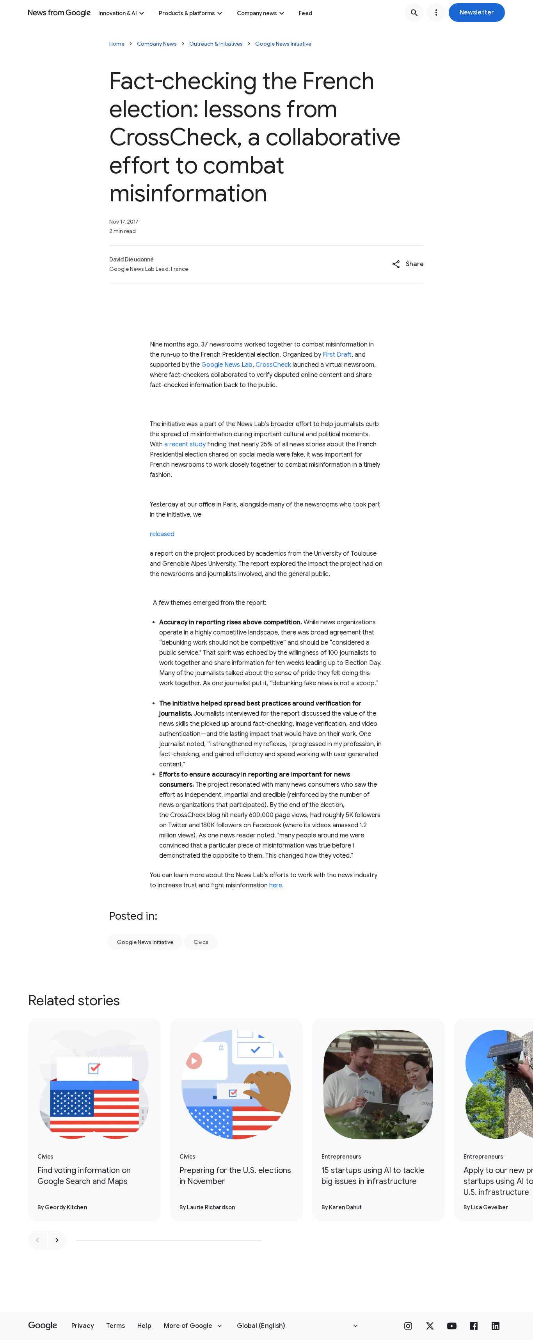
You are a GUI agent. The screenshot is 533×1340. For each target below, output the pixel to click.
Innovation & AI (117, 13)
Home (116, 43)
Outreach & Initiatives (216, 43)
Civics (201, 941)
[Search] (414, 12)
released (162, 534)
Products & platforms (187, 13)
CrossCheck (273, 365)
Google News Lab (226, 365)
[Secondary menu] (436, 12)
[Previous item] (37, 1240)
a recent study (185, 444)
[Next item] (57, 1240)
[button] (477, 12)
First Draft (337, 355)
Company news (257, 13)
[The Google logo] (42, 1326)
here (275, 885)
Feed (305, 13)
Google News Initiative (283, 43)
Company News (157, 43)
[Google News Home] (59, 12)
